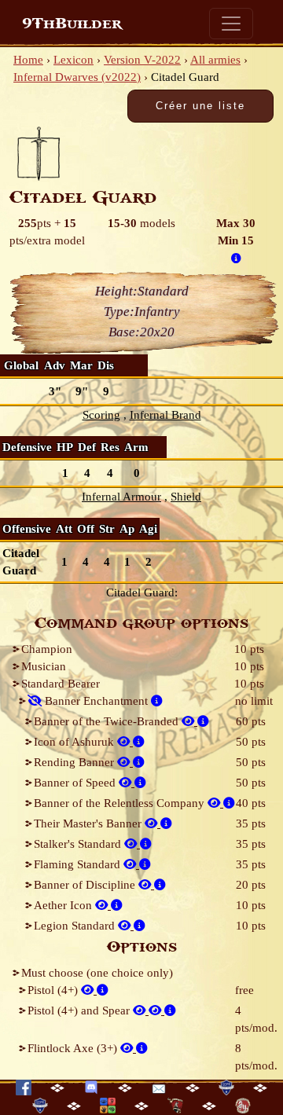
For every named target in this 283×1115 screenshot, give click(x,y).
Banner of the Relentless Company (121, 803)
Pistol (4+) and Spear (80, 1010)
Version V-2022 (142, 59)
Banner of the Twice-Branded (108, 721)
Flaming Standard (78, 864)
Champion (46, 649)
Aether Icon (64, 905)
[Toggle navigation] (231, 23)
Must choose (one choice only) (97, 972)
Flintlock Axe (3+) (74, 1048)
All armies (215, 59)
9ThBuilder (72, 23)
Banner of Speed (76, 782)
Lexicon (73, 59)
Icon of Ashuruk (75, 741)
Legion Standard (76, 925)
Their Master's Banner (89, 823)
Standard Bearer (60, 683)
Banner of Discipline (86, 884)
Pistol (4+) (54, 990)
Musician (43, 666)
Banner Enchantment (96, 701)
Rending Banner (75, 762)
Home (28, 59)
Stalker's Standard (79, 844)
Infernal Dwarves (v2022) (77, 77)
